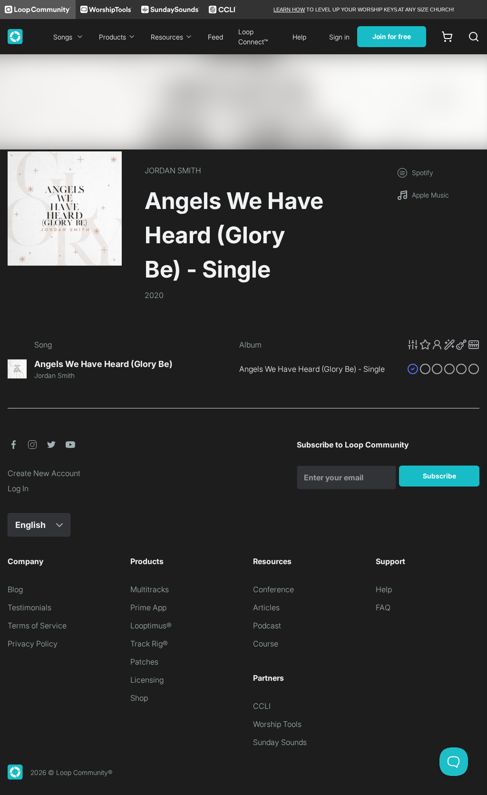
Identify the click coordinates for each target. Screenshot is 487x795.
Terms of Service (37, 625)
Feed (215, 37)
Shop (139, 698)
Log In (18, 488)
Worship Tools (277, 724)
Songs (62, 37)
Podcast (267, 625)
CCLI (262, 706)
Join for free (391, 36)
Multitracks (149, 589)
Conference (273, 589)
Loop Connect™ (253, 37)
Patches (144, 661)
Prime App (148, 607)
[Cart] (447, 36)
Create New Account (44, 473)
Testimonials (29, 607)
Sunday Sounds (280, 742)
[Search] (473, 36)
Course (265, 643)
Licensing (147, 680)
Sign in (339, 37)
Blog (15, 589)
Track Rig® (149, 643)
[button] (443, 344)
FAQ (383, 607)
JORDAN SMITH (173, 170)
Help (299, 37)
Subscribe (439, 476)
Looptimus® (151, 625)
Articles (266, 607)
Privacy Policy (33, 643)
